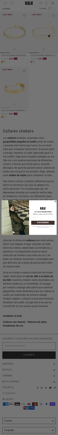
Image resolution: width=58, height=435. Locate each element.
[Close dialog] (55, 201)
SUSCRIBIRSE (43, 222)
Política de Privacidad (45, 227)
